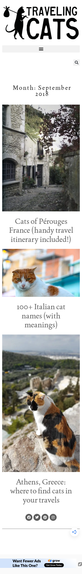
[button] (41, 49)
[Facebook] (28, 517)
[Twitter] (36, 517)
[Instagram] (53, 517)
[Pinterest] (45, 517)
